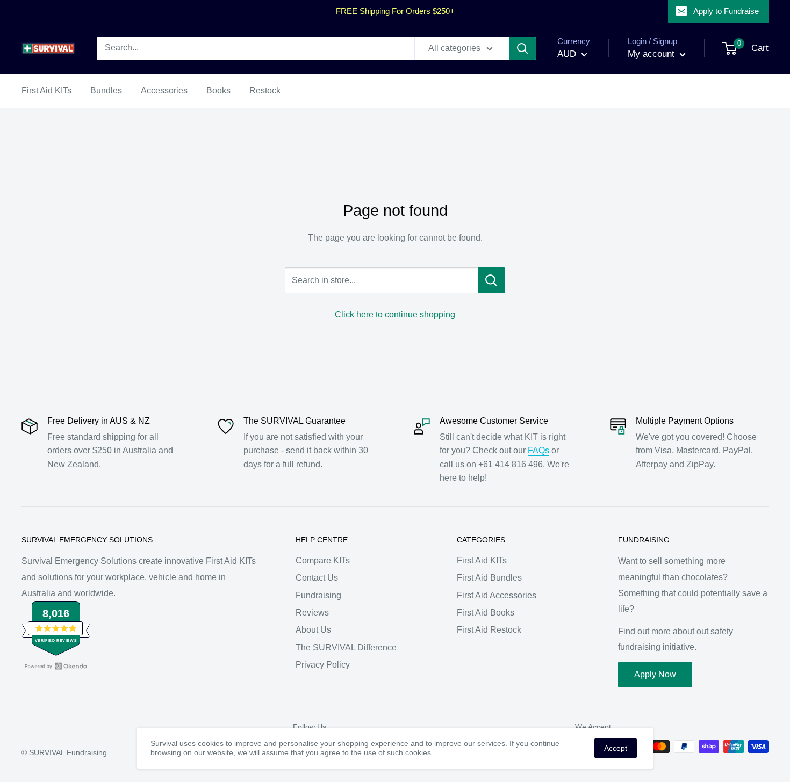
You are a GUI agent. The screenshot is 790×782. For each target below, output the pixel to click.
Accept (615, 748)
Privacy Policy (323, 664)
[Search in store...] (491, 280)
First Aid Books (485, 612)
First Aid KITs (482, 560)
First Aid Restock (489, 629)
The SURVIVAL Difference (346, 647)
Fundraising (318, 595)
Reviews (312, 612)
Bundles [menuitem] (106, 90)
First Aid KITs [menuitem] (46, 90)
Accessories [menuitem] (164, 90)
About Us (313, 629)
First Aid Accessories (496, 595)
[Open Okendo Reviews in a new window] (55, 666)
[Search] (522, 48)
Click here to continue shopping (395, 314)
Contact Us (317, 577)
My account (652, 54)
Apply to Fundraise (726, 11)
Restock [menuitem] (265, 90)
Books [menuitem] (218, 90)
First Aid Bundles (489, 577)
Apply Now (655, 674)
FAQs (538, 450)
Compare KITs (323, 560)
